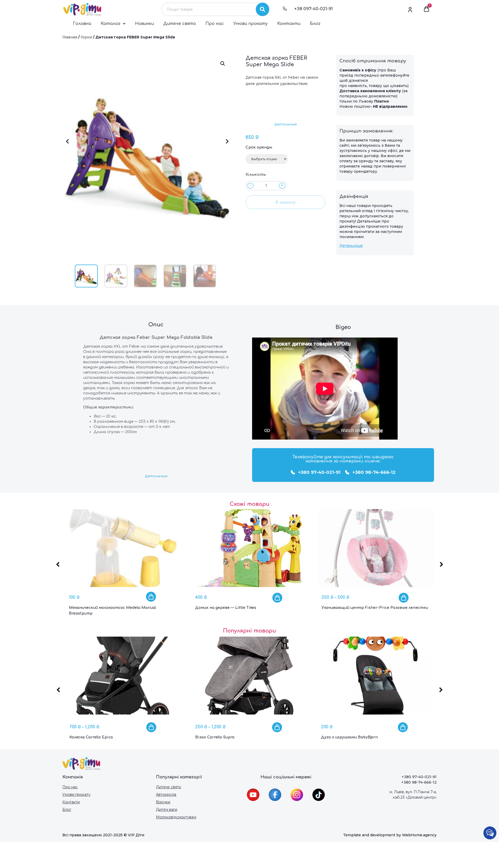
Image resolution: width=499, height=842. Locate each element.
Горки (86, 37)
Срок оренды (259, 147)
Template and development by (372, 835)
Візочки (163, 802)
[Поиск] (262, 9)
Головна (82, 23)
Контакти (288, 23)
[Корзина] (426, 9)
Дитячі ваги (166, 809)
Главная (69, 37)
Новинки (144, 23)
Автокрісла (166, 794)
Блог (315, 23)
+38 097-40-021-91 (313, 8)
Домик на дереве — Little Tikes (225, 608)
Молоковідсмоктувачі (176, 817)
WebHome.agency (419, 835)
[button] (285, 124)
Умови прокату (250, 23)
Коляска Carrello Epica (91, 737)
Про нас (214, 23)
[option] (123, 567)
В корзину (285, 202)
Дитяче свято (179, 23)
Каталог (110, 23)
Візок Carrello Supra (214, 737)
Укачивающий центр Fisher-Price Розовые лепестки (374, 608)
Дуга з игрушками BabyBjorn (349, 737)
